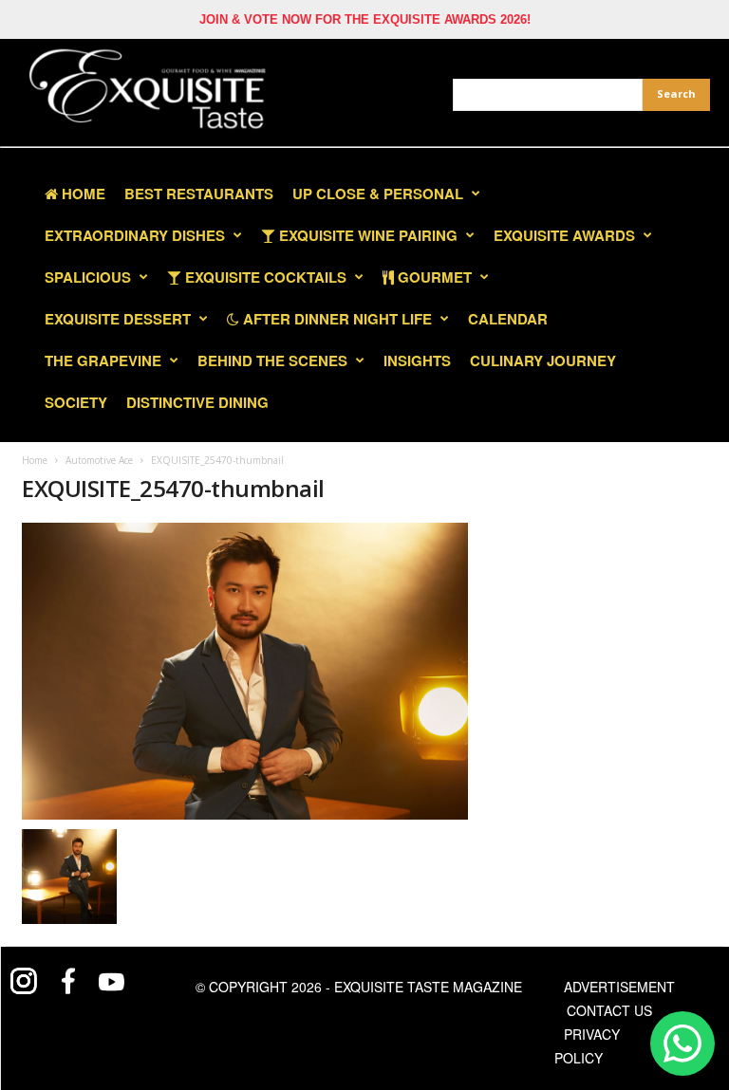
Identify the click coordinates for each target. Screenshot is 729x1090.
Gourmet (433, 277)
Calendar (508, 318)
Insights (417, 360)
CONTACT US (609, 1010)
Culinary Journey (543, 360)
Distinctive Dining (197, 402)
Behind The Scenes (272, 360)
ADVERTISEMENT (619, 986)
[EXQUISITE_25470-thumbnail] (245, 671)
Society (76, 402)
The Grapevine (103, 360)
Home (81, 193)
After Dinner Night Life (335, 318)
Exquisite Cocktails (263, 277)
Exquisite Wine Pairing (366, 235)
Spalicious (88, 277)
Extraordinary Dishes (135, 235)
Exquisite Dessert (118, 318)
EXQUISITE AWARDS (564, 235)
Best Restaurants (198, 193)
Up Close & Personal (377, 193)
